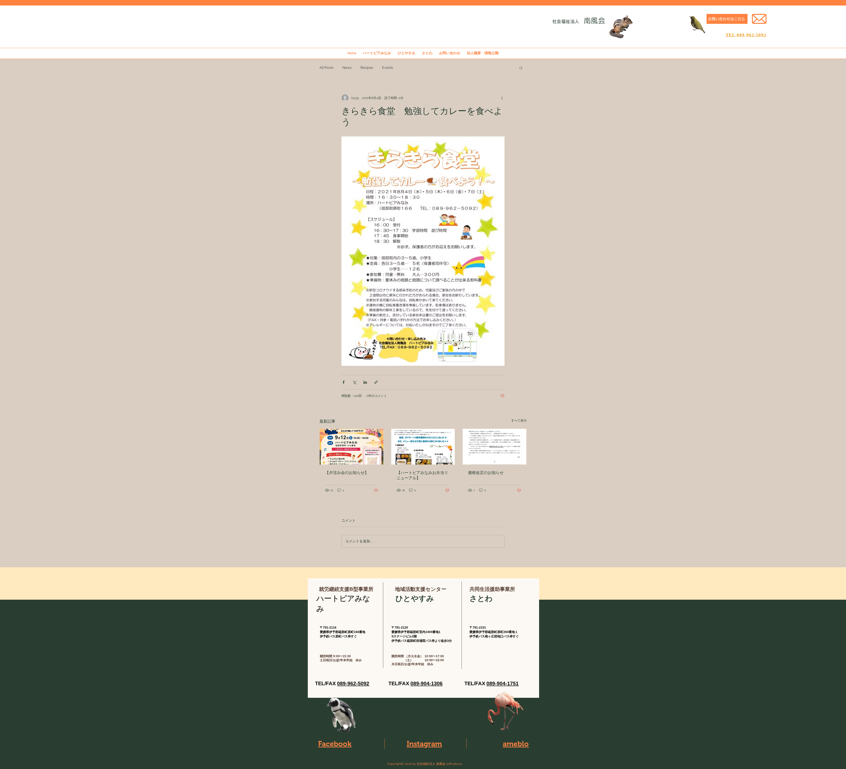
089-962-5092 (353, 683)
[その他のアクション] (502, 98)
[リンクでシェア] (376, 382)
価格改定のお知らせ (486, 472)
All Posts (326, 67)
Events (387, 67)
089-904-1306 (426, 683)
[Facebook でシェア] (343, 382)
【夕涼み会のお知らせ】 (347, 472)
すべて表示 (519, 420)
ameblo (516, 744)
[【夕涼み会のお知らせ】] (351, 447)
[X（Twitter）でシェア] (354, 382)
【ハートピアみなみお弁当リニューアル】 (422, 475)
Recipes (366, 67)
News (347, 67)
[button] (521, 67)
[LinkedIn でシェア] (365, 382)
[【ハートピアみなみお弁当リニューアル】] (423, 447)
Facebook (334, 744)
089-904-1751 (502, 683)
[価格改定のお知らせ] (494, 447)
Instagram (424, 744)
